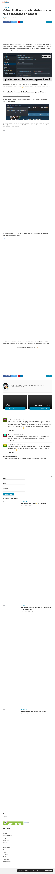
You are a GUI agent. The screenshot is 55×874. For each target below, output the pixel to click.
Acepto (48, 870)
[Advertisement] (27, 34)
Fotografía (5, 842)
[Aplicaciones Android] (24, 822)
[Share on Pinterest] (19, 22)
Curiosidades (6, 840)
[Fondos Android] (25, 822)
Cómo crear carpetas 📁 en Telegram (33, 503)
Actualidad (5, 831)
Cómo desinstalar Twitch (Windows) (33, 711)
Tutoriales (6, 7)
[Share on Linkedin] (21, 22)
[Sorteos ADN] (28, 822)
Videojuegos (6, 859)
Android (5, 833)
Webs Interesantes (7, 861)
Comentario (6, 461)
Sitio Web (5, 488)
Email (5, 483)
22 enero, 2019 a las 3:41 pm (17, 434)
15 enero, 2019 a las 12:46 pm (18, 419)
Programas (5, 845)
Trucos (23, 605)
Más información (40, 870)
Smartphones (6, 849)
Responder (11, 430)
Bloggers (5, 838)
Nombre (5, 478)
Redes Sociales (6, 847)
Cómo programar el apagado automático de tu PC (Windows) (36, 608)
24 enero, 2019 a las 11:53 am (20, 444)
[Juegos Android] (13, 822)
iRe (8, 17)
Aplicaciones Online (7, 835)
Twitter (5, 856)
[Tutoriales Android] (26, 822)
